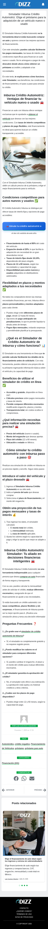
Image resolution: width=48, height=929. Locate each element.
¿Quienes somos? (24, 911)
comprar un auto (27, 577)
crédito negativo (22, 744)
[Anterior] (3, 790)
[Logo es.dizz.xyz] (23, 4)
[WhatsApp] (24, 778)
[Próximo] (44, 790)
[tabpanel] (24, 846)
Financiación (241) (10, 763)
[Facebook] (16, 778)
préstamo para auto (34, 748)
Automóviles (8, 744)
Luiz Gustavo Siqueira (11, 879)
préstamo (19, 748)
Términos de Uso (24, 914)
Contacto (24, 908)
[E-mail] (31, 778)
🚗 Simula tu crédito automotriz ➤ (24, 226)
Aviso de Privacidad (24, 917)
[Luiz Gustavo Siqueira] (24, 720)
